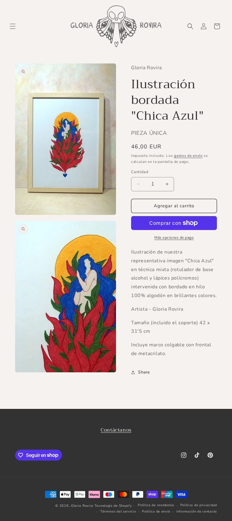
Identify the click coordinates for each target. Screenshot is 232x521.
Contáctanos (116, 430)
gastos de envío (188, 155)
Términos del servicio (118, 511)
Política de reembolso (156, 505)
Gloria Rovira (82, 505)
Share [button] (144, 372)
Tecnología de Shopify (113, 505)
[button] (12, 26)
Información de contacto (196, 511)
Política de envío (156, 511)
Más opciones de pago (174, 237)
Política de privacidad (198, 505)
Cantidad (139, 172)
